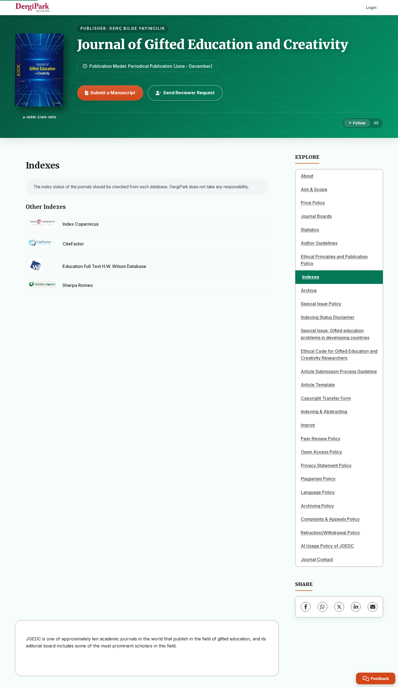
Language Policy (318, 492)
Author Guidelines (319, 243)
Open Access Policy (321, 452)
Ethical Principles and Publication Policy (334, 260)
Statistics (310, 229)
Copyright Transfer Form (326, 398)
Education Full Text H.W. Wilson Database (104, 266)
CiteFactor (73, 244)
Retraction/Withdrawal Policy (330, 532)
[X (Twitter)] (339, 607)
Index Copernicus (81, 224)
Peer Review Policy (320, 438)
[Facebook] (306, 607)
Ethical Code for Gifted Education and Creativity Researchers (339, 354)
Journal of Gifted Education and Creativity (212, 44)
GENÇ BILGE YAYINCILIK (137, 28)
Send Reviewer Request (189, 92)
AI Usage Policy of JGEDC (327, 546)
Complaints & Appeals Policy (330, 519)
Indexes (310, 277)
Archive (309, 290)
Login (371, 7)
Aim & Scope (314, 189)
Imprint (308, 425)
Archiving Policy (317, 505)
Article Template (318, 384)
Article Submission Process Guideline (339, 371)
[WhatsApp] (322, 607)
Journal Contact (317, 559)
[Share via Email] (372, 607)
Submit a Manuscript (112, 92)
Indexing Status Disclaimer (327, 317)
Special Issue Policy (321, 303)
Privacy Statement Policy (326, 465)
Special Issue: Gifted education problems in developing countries (335, 334)
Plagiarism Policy (318, 478)
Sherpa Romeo (78, 285)
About (307, 176)
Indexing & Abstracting (324, 411)
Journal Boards (316, 216)
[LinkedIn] (356, 607)
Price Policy (313, 202)
